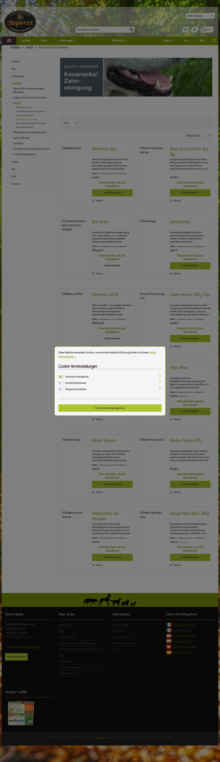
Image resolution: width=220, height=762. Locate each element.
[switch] (61, 383)
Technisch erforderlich (77, 376)
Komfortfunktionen (75, 383)
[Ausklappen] (160, 376)
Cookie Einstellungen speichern (110, 408)
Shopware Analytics (75, 389)
